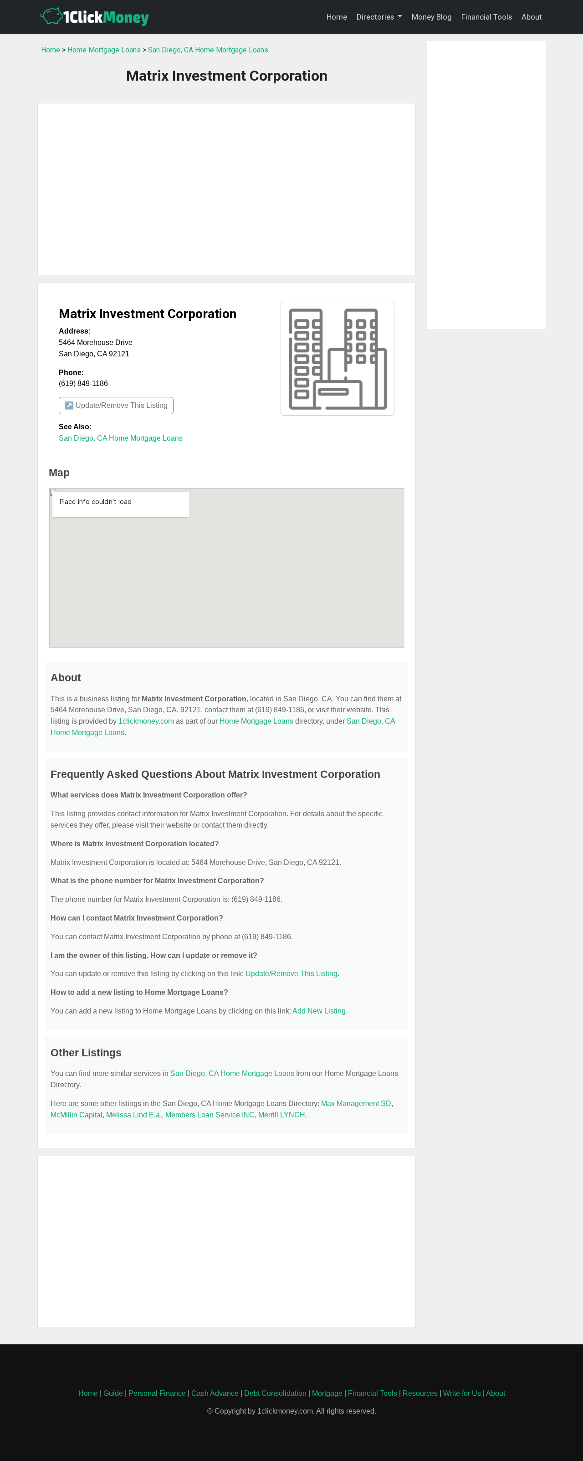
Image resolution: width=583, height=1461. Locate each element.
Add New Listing (319, 1011)
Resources (420, 1393)
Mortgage (327, 1393)
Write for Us (462, 1393)
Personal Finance (157, 1393)
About (532, 16)
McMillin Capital (76, 1115)
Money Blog (432, 16)
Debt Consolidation (275, 1393)
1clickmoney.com (146, 721)
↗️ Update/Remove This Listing (116, 405)
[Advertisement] (226, 189)
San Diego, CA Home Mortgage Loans (208, 50)
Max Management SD (356, 1103)
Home (337, 16)
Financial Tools (486, 16)
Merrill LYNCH (281, 1115)
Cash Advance (215, 1393)
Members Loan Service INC (210, 1115)
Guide (113, 1393)
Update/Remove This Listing (291, 973)
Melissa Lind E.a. (134, 1115)
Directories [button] (376, 16)
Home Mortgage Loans (104, 50)
